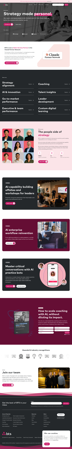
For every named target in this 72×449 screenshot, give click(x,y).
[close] (69, 1)
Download (67, 332)
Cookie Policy (55, 440)
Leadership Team (47, 422)
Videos (33, 424)
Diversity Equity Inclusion (18, 424)
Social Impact (46, 424)
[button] (30, 5)
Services (30, 4)
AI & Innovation (5, 424)
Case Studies (34, 422)
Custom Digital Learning (17, 422)
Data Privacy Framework (28, 437)
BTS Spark (15, 426)
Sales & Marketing (5, 426)
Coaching (4, 422)
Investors (45, 426)
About (35, 4)
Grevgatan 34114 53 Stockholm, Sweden (60, 418)
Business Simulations (17, 420)
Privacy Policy (19, 437)
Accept (47, 443)
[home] (6, 4)
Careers (45, 420)
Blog (32, 420)
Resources (41, 4)
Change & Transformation (7, 420)
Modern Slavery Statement (40, 437)
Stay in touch (68, 334)
